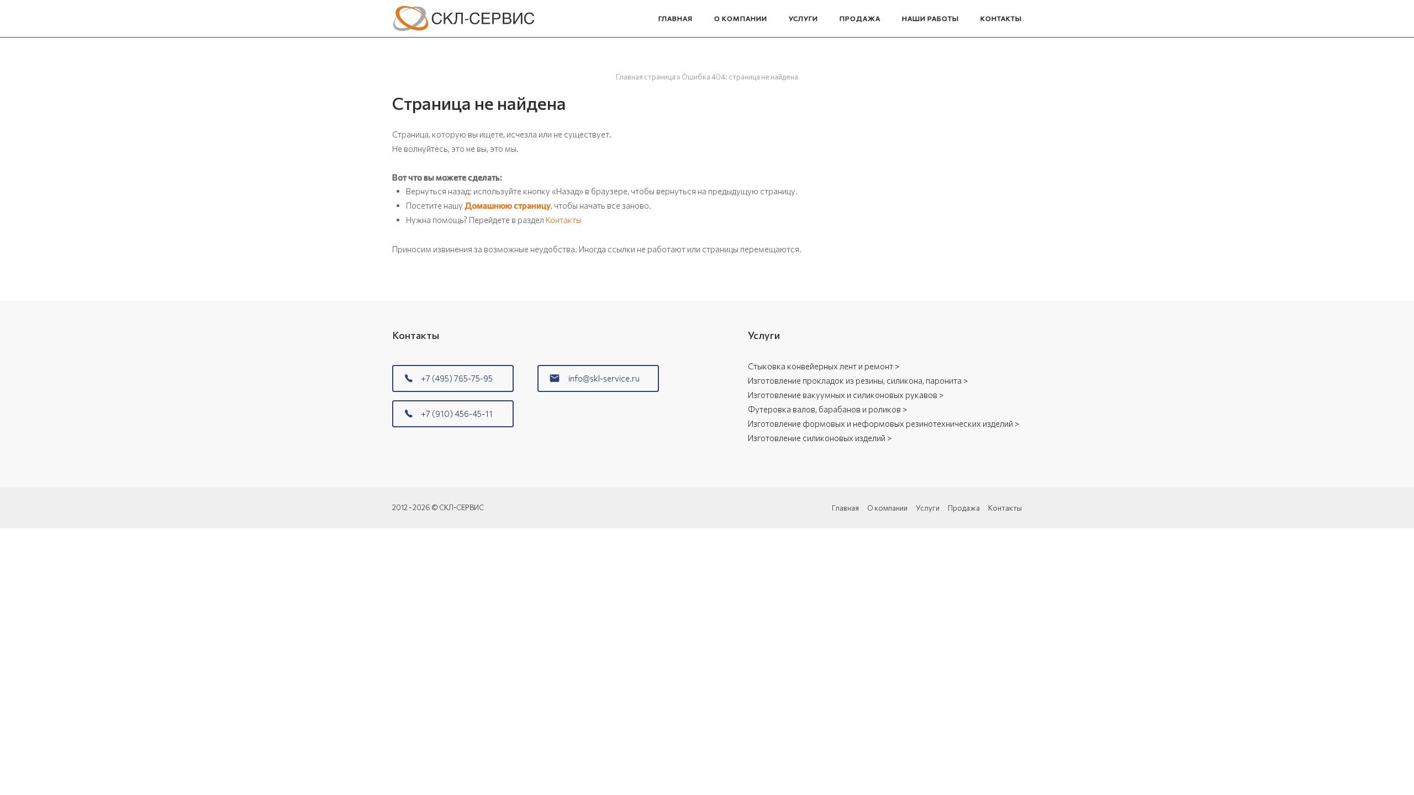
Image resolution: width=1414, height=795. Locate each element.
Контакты (1001, 18)
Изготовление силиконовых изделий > (819, 438)
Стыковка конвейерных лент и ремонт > (823, 366)
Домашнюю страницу (508, 205)
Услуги (803, 18)
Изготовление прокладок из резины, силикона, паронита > (858, 380)
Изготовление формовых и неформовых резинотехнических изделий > (883, 423)
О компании (740, 18)
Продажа (860, 18)
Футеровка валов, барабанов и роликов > (827, 409)
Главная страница (646, 76)
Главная (675, 18)
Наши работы (930, 18)
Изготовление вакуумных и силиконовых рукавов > (845, 395)
